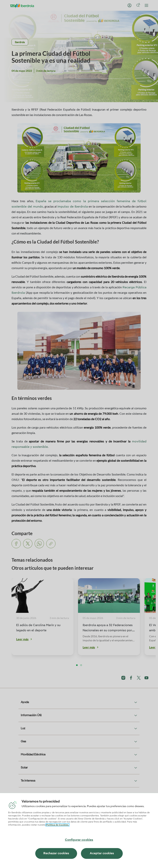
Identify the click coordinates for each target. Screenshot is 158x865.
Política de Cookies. (57, 825)
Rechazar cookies (56, 853)
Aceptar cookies (102, 853)
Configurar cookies (79, 840)
